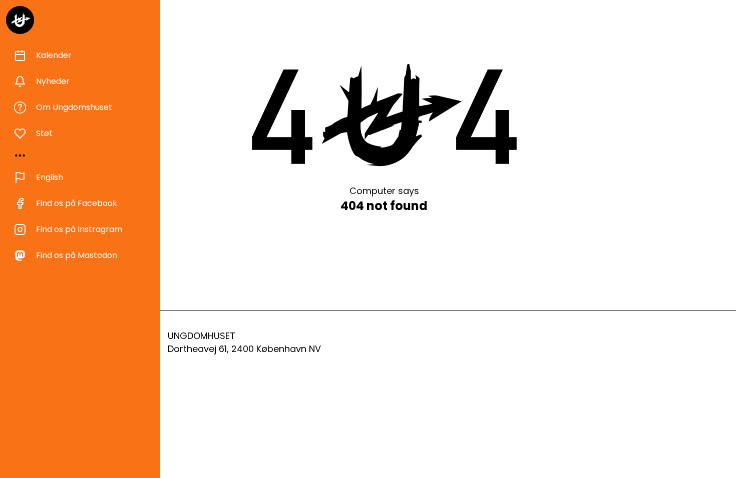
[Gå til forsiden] (20, 20)
